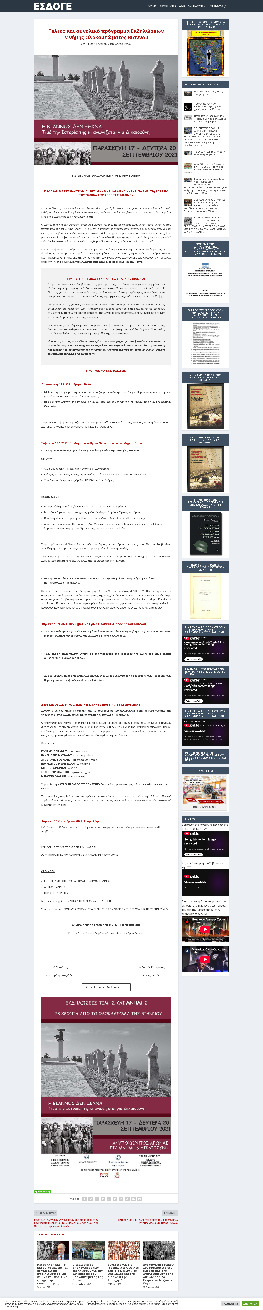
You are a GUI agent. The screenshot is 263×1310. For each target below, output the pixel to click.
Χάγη (182, 5)
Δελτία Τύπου (168, 5)
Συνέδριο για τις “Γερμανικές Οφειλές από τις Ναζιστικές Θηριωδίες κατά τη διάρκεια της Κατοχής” (123, 1272)
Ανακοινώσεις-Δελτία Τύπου (114, 44)
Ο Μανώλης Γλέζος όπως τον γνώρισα (208, 93)
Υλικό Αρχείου (196, 5)
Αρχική (152, 5)
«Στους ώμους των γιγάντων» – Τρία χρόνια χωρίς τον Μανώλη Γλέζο (208, 106)
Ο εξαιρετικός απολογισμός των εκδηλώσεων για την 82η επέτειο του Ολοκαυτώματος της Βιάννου (87, 1272)
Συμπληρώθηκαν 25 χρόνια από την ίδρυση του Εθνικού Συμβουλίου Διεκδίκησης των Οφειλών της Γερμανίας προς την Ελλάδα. (205, 205)
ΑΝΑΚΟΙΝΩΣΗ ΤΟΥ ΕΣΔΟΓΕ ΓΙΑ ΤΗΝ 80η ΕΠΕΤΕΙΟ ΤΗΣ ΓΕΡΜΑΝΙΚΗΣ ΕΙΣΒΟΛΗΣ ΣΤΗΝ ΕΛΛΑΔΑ (205, 168)
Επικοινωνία (215, 5)
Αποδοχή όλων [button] (250, 1303)
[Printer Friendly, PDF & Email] (42, 1191)
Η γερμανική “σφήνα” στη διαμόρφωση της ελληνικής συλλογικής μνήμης (210, 118)
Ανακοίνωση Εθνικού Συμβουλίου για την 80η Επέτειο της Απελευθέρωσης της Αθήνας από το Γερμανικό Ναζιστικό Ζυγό (159, 1274)
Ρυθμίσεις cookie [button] (230, 1303)
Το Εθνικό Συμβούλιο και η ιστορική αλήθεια (210, 153)
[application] (205, 649)
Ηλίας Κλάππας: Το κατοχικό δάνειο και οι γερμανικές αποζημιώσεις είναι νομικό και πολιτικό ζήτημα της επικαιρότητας (52, 1274)
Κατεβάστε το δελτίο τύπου (106, 987)
